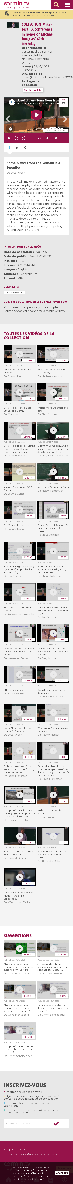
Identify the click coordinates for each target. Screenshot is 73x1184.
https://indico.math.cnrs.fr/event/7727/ (47, 77)
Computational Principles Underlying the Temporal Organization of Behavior (19, 813)
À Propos (8, 1149)
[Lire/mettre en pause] (9, 138)
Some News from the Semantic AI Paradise (18, 729)
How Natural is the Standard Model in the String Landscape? (19, 895)
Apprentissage (14, 292)
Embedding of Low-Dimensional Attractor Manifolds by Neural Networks (19, 769)
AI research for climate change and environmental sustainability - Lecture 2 (52, 967)
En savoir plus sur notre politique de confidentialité (31, 1177)
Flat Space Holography (16, 525)
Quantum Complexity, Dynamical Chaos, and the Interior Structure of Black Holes (53, 448)
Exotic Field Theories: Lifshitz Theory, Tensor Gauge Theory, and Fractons (19, 448)
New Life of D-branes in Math (53, 487)
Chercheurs (29, 274)
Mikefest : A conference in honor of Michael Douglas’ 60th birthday (37, 33)
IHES (20, 260)
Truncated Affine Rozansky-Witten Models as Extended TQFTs (52, 610)
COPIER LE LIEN (33, 90)
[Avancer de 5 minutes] (23, 138)
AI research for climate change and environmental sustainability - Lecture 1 (19, 967)
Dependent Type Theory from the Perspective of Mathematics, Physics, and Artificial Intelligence (53, 771)
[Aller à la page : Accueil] (16, 3)
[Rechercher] (56, 4)
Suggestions (18, 936)
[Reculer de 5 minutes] (16, 138)
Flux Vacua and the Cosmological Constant (19, 853)
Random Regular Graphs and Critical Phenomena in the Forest (19, 651)
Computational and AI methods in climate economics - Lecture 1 (53, 1008)
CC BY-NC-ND (27, 265)
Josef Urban (18, 172)
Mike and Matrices (14, 690)
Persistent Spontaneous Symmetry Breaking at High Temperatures (52, 569)
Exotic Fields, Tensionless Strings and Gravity (17, 409)
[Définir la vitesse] (39, 138)
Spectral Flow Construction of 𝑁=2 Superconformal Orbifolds (52, 854)
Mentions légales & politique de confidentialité (34, 1153)
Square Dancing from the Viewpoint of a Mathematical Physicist (53, 651)
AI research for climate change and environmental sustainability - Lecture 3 (19, 1008)
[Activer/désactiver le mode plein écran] (55, 138)
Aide (22, 1149)
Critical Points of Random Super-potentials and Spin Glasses (53, 528)
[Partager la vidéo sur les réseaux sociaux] (25, 147)
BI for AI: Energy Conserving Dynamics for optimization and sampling (19, 569)
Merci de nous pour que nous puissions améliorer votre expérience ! (39, 14)
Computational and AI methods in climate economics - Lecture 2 (19, 1049)
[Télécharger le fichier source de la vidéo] (17, 147)
